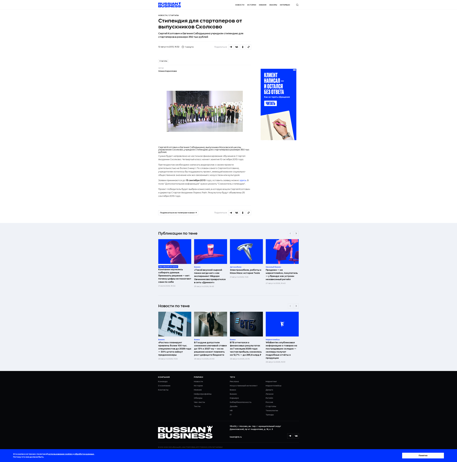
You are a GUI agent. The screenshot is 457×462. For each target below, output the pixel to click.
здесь (242, 180)
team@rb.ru (236, 437)
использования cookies (60, 454)
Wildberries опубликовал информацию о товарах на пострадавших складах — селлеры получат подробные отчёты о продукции (281, 350)
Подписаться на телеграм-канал (177, 213)
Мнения (262, 5)
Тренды (270, 415)
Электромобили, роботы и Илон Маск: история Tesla (245, 271)
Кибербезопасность (240, 402)
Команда (162, 382)
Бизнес (233, 394)
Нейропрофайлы (202, 394)
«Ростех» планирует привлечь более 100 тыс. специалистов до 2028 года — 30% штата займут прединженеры (174, 348)
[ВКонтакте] (296, 436)
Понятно (423, 456)
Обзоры (273, 5)
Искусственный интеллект (244, 386)
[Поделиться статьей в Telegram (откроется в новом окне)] (230, 46)
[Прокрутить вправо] (296, 233)
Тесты (197, 406)
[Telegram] (290, 436)
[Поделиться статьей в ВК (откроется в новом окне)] (236, 46)
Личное (269, 394)
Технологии (272, 411)
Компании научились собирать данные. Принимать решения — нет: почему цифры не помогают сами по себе (174, 275)
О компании (164, 386)
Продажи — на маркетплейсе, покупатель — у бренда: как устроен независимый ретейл (282, 274)
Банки (233, 390)
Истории (251, 5)
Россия (269, 402)
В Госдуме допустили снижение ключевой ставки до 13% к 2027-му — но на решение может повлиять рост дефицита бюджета (210, 348)
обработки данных (84, 454)
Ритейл (269, 398)
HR (231, 411)
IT (231, 415)
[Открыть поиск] (297, 4)
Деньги (269, 390)
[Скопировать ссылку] (248, 46)
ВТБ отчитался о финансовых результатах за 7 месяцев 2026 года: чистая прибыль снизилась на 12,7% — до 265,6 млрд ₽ (246, 348)
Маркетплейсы (273, 386)
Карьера (234, 398)
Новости (239, 5)
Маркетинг (271, 382)
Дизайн (233, 406)
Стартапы (174, 15)
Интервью (285, 5)
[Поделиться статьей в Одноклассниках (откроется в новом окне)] (242, 46)
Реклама (234, 382)
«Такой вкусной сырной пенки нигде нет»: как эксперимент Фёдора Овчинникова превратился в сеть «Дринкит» (210, 276)
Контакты (163, 390)
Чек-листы (199, 402)
